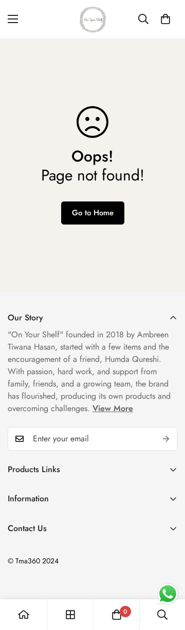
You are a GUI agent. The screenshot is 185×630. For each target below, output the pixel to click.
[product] (23, 614)
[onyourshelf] (93, 19)
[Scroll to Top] (166, 575)
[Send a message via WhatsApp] (168, 594)
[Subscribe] (166, 439)
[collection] (70, 614)
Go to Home (93, 212)
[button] (165, 19)
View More (112, 408)
